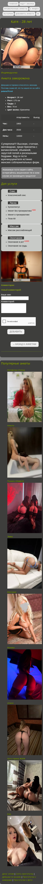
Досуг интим (8, 874)
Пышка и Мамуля (15, 481)
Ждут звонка (27, 4)
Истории (8, 14)
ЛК (38, 14)
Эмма (10, 537)
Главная (13, 4)
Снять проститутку (24, 874)
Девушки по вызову (11, 877)
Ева (9, 814)
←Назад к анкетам (24, 344)
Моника (11, 648)
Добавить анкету (25, 14)
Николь (10, 425)
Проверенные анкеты (15, 9)
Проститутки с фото (23, 880)
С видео (34, 9)
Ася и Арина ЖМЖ (16, 759)
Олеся (10, 703)
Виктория (11, 592)
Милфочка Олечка (16, 370)
